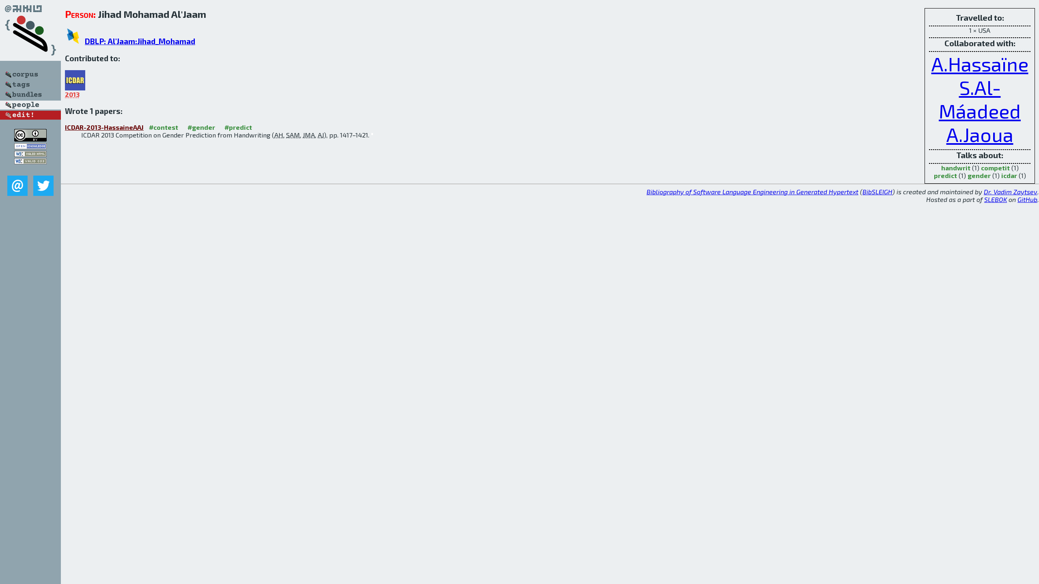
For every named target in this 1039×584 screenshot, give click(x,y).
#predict (238, 127)
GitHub (1027, 199)
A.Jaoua (979, 134)
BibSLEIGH (877, 191)
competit (995, 168)
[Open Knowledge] (30, 146)
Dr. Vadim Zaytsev (1010, 191)
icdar (1009, 175)
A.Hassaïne (979, 63)
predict (945, 175)
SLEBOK (995, 199)
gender (979, 175)
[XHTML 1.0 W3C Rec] (30, 154)
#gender (201, 127)
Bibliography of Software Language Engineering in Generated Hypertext (752, 191)
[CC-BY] (30, 139)
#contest (163, 127)
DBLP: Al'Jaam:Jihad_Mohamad (140, 41)
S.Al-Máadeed (980, 98)
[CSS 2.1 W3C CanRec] (30, 170)
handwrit (955, 168)
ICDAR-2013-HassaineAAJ (104, 127)
